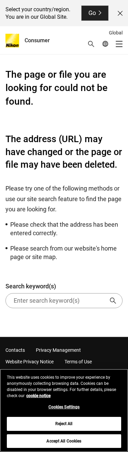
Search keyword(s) (30, 286)
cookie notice (38, 395)
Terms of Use (78, 361)
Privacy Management (58, 350)
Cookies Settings (64, 407)
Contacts (15, 350)
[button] (91, 44)
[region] (64, 410)
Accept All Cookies (63, 441)
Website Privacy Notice (29, 361)
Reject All (63, 423)
